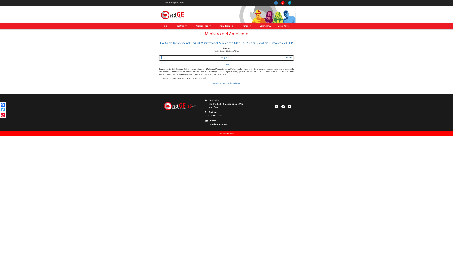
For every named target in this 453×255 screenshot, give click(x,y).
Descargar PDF (224, 58)
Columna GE (265, 26)
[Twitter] (2, 109)
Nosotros (178, 27)
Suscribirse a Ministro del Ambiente (226, 83)
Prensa (243, 27)
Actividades (223, 27)
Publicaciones (200, 27)
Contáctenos (283, 26)
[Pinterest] (2, 115)
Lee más (226, 65)
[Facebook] (2, 104)
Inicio (166, 26)
